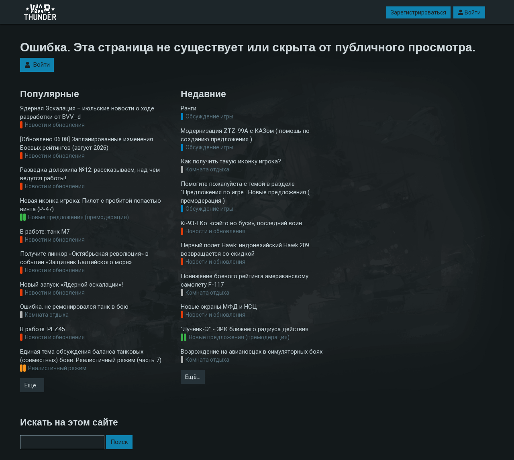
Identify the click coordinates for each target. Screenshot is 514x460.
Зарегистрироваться (418, 12)
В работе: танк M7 (44, 231)
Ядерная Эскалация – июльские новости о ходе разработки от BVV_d (87, 112)
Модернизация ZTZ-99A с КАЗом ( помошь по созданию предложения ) (245, 135)
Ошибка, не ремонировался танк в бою (74, 306)
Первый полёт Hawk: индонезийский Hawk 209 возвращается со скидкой (245, 249)
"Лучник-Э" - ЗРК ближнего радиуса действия (244, 329)
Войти (473, 12)
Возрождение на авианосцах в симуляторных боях (251, 351)
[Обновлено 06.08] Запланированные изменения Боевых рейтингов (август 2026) (86, 143)
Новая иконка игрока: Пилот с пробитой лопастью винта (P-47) (90, 205)
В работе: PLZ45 (42, 329)
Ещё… (32, 385)
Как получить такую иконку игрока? (231, 161)
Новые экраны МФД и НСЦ (219, 306)
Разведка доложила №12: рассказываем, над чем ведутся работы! (90, 174)
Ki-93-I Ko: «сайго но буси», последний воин (241, 223)
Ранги (188, 108)
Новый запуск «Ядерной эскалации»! (71, 284)
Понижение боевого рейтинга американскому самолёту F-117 (244, 280)
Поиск (119, 442)
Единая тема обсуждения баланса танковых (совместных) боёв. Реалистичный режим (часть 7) (90, 356)
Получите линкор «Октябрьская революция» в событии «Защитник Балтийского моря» (84, 258)
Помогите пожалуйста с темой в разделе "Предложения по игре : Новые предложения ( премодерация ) (245, 192)
